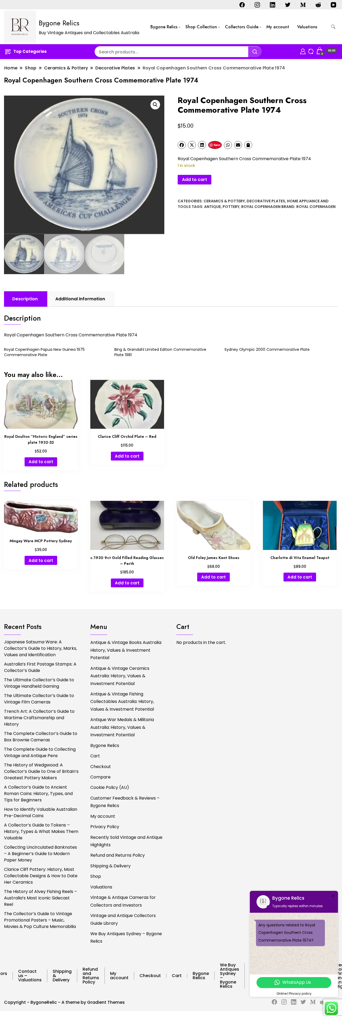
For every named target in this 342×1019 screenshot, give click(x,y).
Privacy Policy (104, 827)
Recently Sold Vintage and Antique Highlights (126, 841)
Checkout (100, 767)
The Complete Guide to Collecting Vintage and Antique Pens (40, 752)
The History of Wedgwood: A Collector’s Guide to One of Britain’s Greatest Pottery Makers (41, 771)
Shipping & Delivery (110, 866)
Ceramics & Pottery (224, 201)
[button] (155, 104)
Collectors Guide (241, 27)
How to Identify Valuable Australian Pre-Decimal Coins (40, 812)
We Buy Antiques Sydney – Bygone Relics (126, 937)
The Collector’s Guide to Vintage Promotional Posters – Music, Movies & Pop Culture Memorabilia (40, 920)
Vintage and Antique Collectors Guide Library (123, 919)
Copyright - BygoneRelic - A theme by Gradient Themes (64, 1002)
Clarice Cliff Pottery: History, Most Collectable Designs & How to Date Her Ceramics (40, 875)
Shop (95, 876)
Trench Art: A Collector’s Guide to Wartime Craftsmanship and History (39, 717)
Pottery (231, 206)
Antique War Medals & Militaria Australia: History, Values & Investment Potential (122, 727)
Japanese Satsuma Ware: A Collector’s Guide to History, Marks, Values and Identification (40, 648)
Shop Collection (201, 27)
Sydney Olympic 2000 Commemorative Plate (267, 349)
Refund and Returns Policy (117, 855)
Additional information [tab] (80, 299)
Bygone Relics (59, 23)
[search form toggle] (333, 27)
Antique (212, 206)
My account (277, 27)
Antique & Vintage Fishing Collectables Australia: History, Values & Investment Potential (122, 701)
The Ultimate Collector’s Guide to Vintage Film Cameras (39, 699)
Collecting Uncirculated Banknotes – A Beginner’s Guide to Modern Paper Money (40, 853)
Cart (95, 756)
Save (217, 145)
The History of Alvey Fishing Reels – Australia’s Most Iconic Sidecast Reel (40, 897)
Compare (100, 777)
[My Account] (303, 50)
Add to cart (194, 179)
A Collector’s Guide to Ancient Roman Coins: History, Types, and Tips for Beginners (38, 793)
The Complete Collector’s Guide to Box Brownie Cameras (40, 736)
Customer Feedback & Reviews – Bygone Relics (125, 802)
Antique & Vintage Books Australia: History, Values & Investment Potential (126, 650)
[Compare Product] (311, 50)
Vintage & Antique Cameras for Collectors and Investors (123, 901)
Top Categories (30, 51)
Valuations (307, 27)
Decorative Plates (266, 201)
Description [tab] (25, 299)
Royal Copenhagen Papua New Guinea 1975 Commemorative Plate (44, 352)
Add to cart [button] (41, 462)
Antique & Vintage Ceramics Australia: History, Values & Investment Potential (119, 676)
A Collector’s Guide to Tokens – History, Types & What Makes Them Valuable (41, 831)
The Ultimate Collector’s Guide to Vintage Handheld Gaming (39, 683)
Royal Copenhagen (261, 206)
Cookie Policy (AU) (109, 787)
